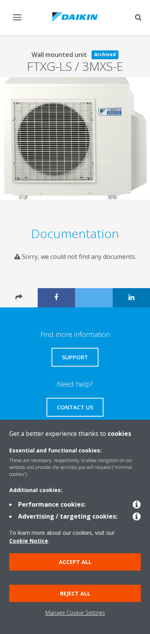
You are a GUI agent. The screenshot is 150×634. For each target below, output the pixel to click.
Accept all (75, 562)
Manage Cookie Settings (75, 612)
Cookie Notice (28, 540)
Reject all (75, 593)
